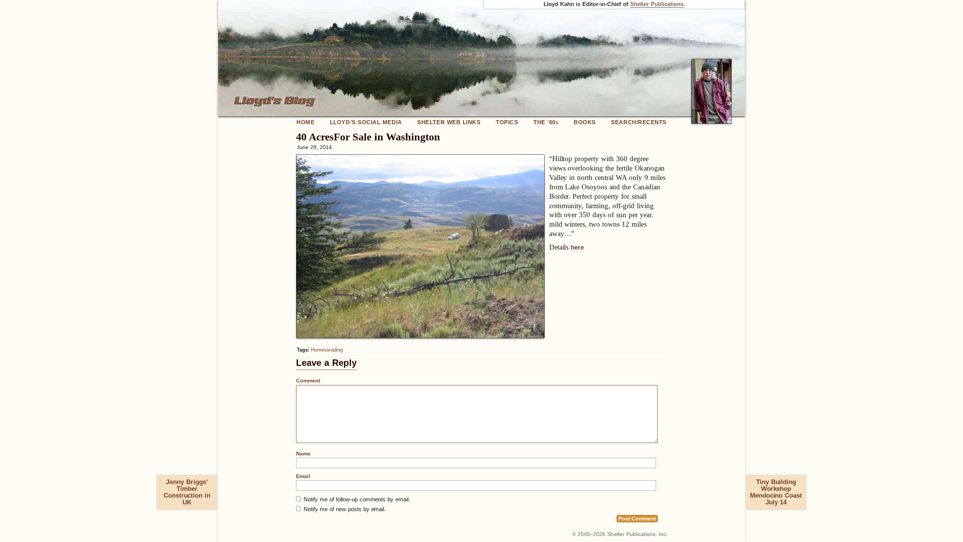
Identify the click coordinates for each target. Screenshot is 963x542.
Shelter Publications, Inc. (637, 534)
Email (303, 476)
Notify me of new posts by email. (345, 509)
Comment (308, 381)
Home (305, 122)
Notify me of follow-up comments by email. (357, 499)
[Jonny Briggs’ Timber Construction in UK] (159, 484)
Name (303, 454)
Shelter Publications (657, 4)
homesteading (327, 350)
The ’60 (545, 122)
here (577, 247)
